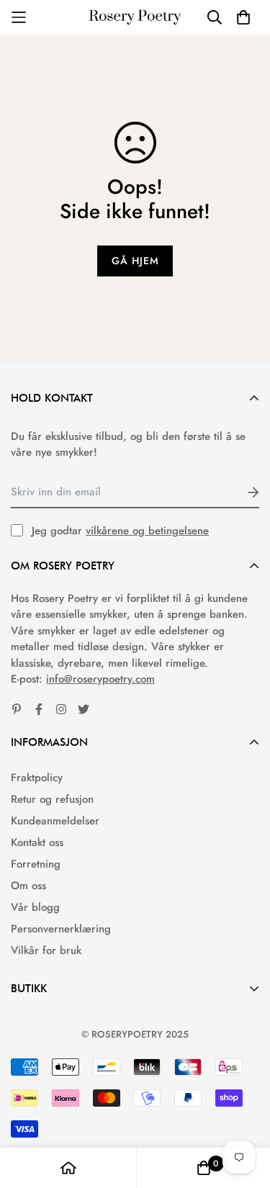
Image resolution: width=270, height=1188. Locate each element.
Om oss (28, 886)
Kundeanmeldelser (55, 821)
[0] (204, 1168)
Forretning (35, 864)
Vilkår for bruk (46, 950)
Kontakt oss (37, 842)
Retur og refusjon (52, 799)
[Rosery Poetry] (135, 17)
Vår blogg (35, 907)
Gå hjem (135, 260)
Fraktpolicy (37, 778)
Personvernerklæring (61, 929)
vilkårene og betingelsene (147, 531)
